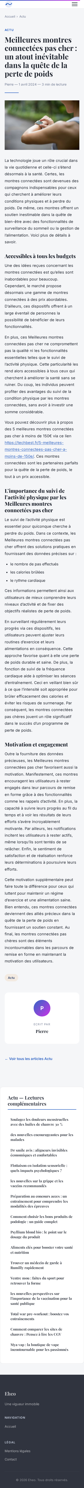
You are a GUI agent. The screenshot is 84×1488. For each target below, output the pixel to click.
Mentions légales (17, 1451)
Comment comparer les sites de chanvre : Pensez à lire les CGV (36, 1331)
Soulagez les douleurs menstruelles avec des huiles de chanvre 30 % (39, 1122)
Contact (11, 1459)
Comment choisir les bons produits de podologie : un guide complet (41, 1219)
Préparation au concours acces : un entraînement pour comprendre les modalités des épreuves (39, 1201)
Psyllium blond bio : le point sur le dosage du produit (38, 1234)
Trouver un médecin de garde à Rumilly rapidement (36, 1265)
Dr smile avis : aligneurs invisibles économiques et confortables (38, 1152)
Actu (22, 16)
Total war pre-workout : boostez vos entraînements (39, 1316)
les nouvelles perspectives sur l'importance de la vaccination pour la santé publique (41, 1298)
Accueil (10, 16)
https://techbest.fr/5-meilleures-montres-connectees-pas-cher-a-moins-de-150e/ (36, 449)
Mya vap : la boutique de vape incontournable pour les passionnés (39, 1347)
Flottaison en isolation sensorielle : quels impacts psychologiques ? (38, 1168)
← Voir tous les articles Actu (28, 1059)
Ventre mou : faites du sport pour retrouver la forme (37, 1280)
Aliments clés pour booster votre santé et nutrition (41, 1249)
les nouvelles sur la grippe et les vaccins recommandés (36, 1183)
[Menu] (74, 4)
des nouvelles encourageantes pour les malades (41, 1137)
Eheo (10, 1393)
